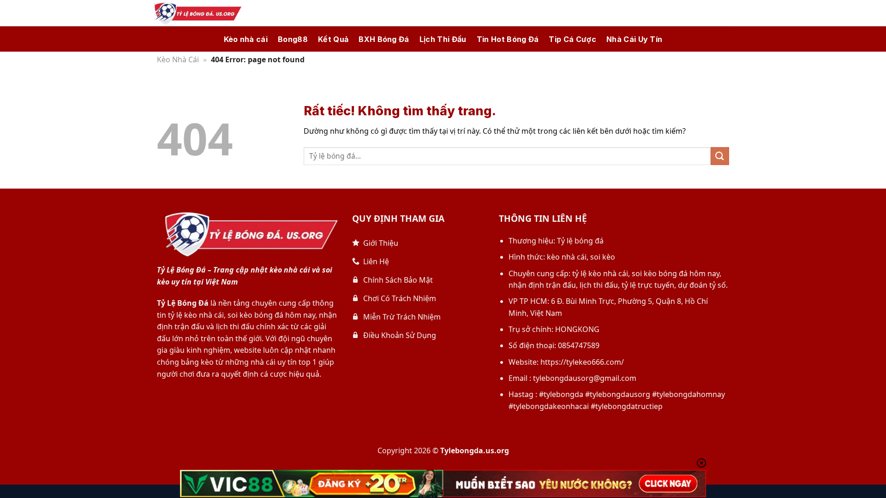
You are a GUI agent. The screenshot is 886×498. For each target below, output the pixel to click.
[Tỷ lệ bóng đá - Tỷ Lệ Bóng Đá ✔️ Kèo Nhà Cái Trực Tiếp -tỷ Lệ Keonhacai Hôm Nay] (196, 13)
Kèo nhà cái (246, 39)
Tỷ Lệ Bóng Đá (183, 303)
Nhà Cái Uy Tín (634, 39)
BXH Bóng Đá (384, 39)
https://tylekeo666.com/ (582, 362)
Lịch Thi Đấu (443, 39)
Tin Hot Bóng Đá (508, 39)
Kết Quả (333, 39)
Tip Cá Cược (572, 39)
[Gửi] (720, 156)
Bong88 (293, 39)
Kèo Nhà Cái (178, 59)
